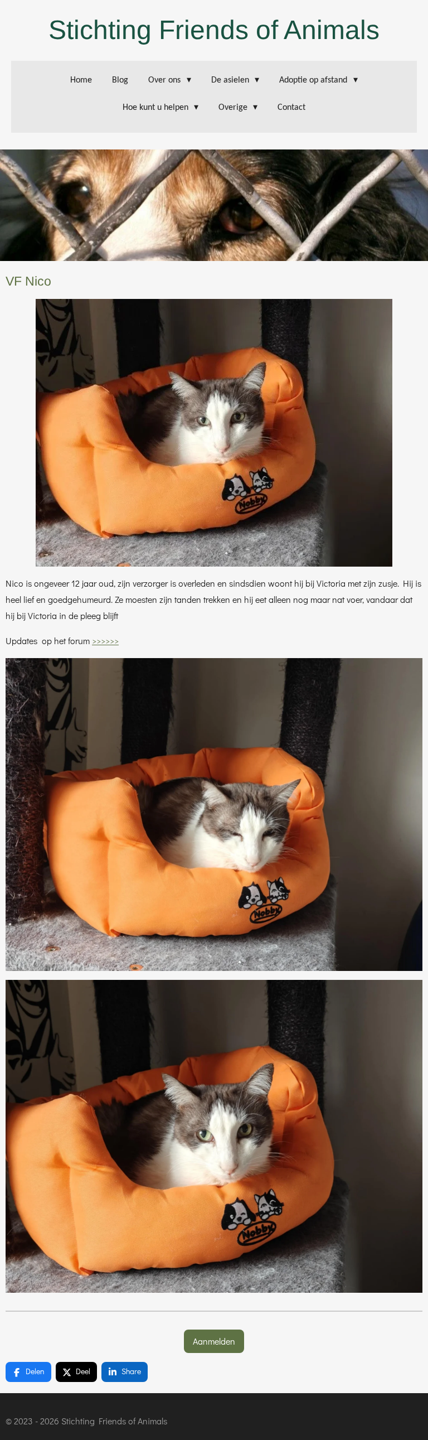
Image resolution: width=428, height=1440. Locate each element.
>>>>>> (105, 640)
